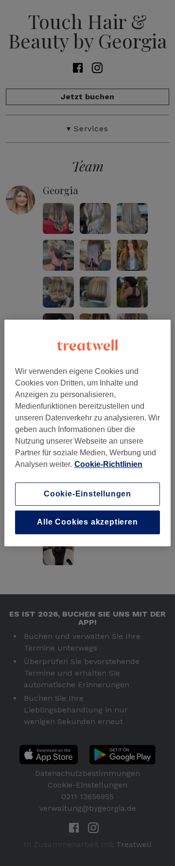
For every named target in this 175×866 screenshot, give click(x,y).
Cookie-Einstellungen (87, 494)
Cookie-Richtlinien (108, 464)
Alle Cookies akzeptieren (87, 522)
